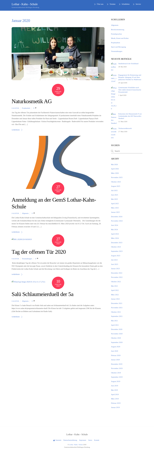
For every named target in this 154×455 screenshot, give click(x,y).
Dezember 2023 (116, 242)
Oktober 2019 (116, 373)
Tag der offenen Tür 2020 (39, 252)
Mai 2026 (114, 164)
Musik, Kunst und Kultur (120, 38)
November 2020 (117, 334)
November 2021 (117, 308)
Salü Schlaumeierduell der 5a (42, 294)
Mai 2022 (114, 286)
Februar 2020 (116, 355)
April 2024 (115, 234)
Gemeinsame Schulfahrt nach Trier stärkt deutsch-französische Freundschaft (129, 90)
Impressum (82, 440)
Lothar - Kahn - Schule (76, 444)
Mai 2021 (114, 321)
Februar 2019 (116, 403)
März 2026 (115, 173)
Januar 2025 (115, 212)
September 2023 (117, 251)
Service (138, 4)
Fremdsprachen (116, 34)
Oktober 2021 (116, 312)
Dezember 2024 (116, 216)
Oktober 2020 (116, 338)
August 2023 (115, 256)
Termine (112, 4)
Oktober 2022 (116, 282)
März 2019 (115, 399)
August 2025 (115, 186)
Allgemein (25, 213)
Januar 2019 (115, 407)
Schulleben (125, 4)
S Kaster (15, 108)
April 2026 (115, 169)
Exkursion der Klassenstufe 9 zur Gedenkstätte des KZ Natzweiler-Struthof (130, 116)
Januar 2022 (115, 299)
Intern (90, 440)
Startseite (58, 440)
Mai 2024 (114, 229)
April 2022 (115, 290)
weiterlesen (16, 130)
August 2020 (115, 347)
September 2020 (117, 342)
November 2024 (117, 221)
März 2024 (115, 238)
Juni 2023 (114, 264)
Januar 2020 (115, 360)
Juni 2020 (114, 351)
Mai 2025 (114, 199)
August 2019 (115, 381)
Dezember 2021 (116, 303)
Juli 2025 (114, 190)
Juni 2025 (114, 195)
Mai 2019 (114, 390)
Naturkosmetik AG (32, 101)
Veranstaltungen (27, 259)
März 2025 (115, 208)
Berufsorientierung (117, 29)
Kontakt (96, 440)
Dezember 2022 (116, 273)
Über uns (99, 4)
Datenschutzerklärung (70, 440)
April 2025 (115, 203)
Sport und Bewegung (118, 47)
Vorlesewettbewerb (125, 128)
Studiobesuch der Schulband (128, 63)
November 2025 (117, 177)
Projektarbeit (26, 108)
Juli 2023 (114, 260)
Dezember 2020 (116, 329)
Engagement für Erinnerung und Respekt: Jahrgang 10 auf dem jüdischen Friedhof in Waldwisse (129, 77)
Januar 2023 (115, 268)
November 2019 (117, 368)
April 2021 (115, 325)
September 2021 (117, 316)
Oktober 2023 (116, 247)
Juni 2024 (114, 225)
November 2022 (117, 277)
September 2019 (117, 377)
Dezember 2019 (116, 364)
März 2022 (115, 295)
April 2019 (115, 394)
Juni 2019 (114, 386)
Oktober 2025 (116, 182)
